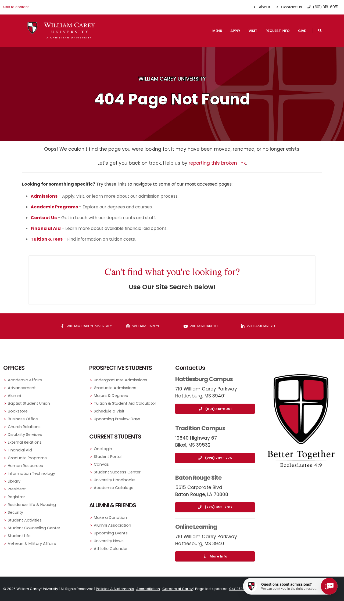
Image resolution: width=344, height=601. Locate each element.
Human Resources (25, 465)
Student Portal (107, 456)
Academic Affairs (25, 380)
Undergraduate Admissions (120, 380)
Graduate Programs (27, 458)
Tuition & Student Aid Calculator (125, 403)
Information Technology (31, 473)
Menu (217, 30)
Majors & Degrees (111, 395)
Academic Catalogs (113, 487)
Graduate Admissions (115, 387)
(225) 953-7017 (218, 507)
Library (14, 481)
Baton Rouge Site (198, 477)
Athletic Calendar (111, 548)
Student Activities (25, 520)
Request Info (278, 30)
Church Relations (24, 426)
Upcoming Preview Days (117, 419)
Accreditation (148, 588)
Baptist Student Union (29, 403)
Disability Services (25, 434)
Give (302, 30)
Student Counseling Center (34, 528)
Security (15, 512)
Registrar (16, 496)
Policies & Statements (115, 588)
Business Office (23, 419)
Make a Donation (110, 517)
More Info (218, 556)
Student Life (19, 535)
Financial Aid (20, 450)
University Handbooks (114, 480)
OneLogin (103, 448)
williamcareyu (145, 326)
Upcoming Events (111, 533)
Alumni (14, 395)
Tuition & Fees (47, 239)
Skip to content (16, 7)
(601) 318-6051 (218, 409)
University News (109, 541)
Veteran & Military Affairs (32, 543)
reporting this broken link (217, 163)
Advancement (22, 387)
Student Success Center (117, 472)
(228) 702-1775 (218, 458)
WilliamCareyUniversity (88, 326)
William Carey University (172, 78)
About (264, 7)
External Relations (25, 442)
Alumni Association (112, 525)
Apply (235, 30)
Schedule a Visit (109, 411)
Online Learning (196, 527)
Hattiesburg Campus (204, 379)
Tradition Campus (200, 428)
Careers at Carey (177, 588)
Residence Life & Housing (32, 504)
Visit (253, 30)
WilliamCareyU (203, 326)
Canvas (101, 464)
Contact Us (291, 7)
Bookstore (18, 411)
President (17, 489)
